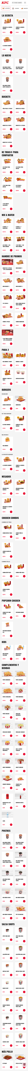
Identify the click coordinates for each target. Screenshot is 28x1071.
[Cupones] (24, 1064)
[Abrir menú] (25, 2)
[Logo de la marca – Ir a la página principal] (5, 2)
